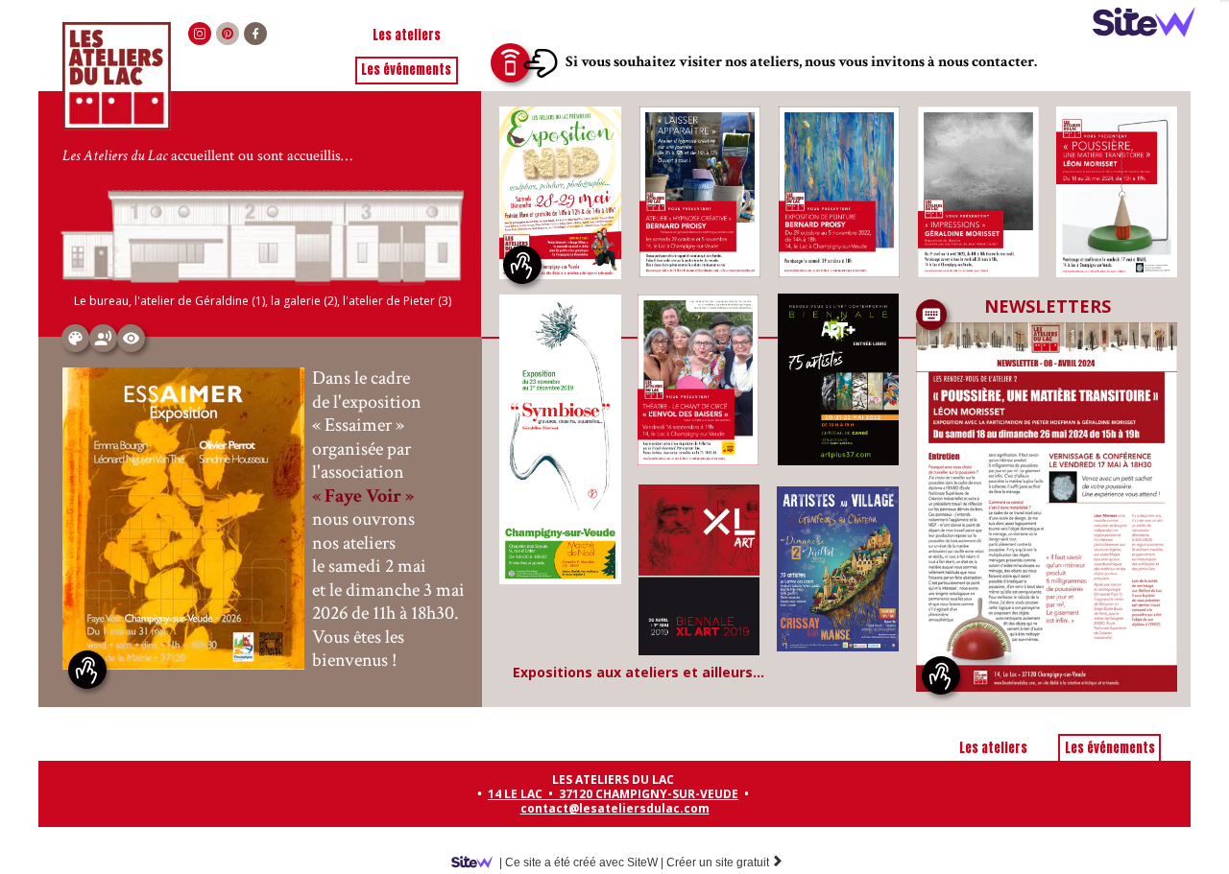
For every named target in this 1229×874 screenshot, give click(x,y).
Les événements (406, 69)
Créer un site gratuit (724, 862)
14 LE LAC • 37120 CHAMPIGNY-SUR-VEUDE (613, 794)
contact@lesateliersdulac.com (615, 808)
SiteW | (581, 862)
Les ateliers (407, 35)
